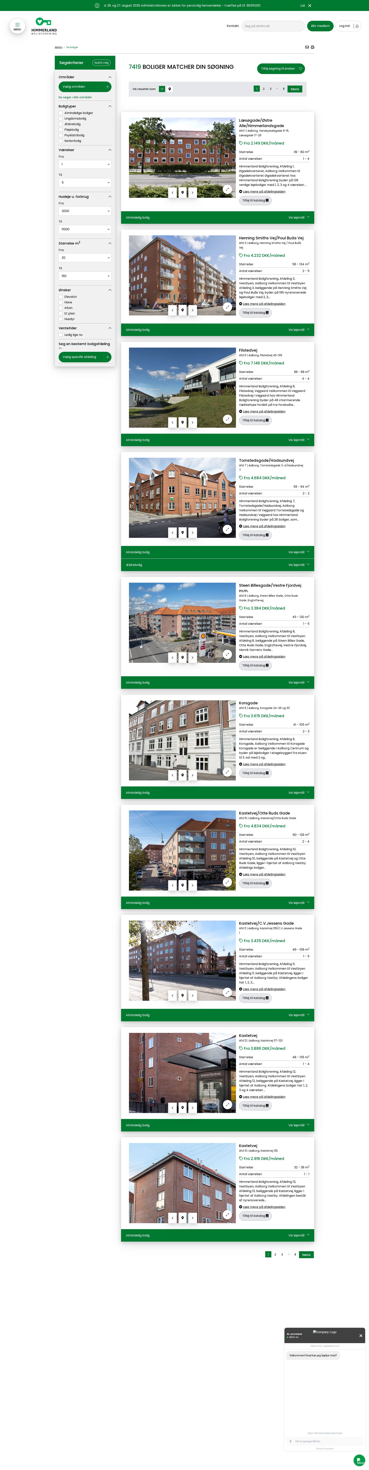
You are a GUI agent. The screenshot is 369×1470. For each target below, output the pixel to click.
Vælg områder (74, 86)
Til (60, 175)
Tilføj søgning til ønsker (278, 68)
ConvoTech (329, 1449)
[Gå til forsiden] (44, 26)
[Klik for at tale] (290, 1441)
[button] (307, 47)
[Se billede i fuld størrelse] (227, 189)
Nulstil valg (102, 63)
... (277, 88)
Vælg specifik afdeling (79, 357)
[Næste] (192, 192)
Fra (61, 156)
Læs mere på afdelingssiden (264, 191)
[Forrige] (172, 192)
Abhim (58, 47)
